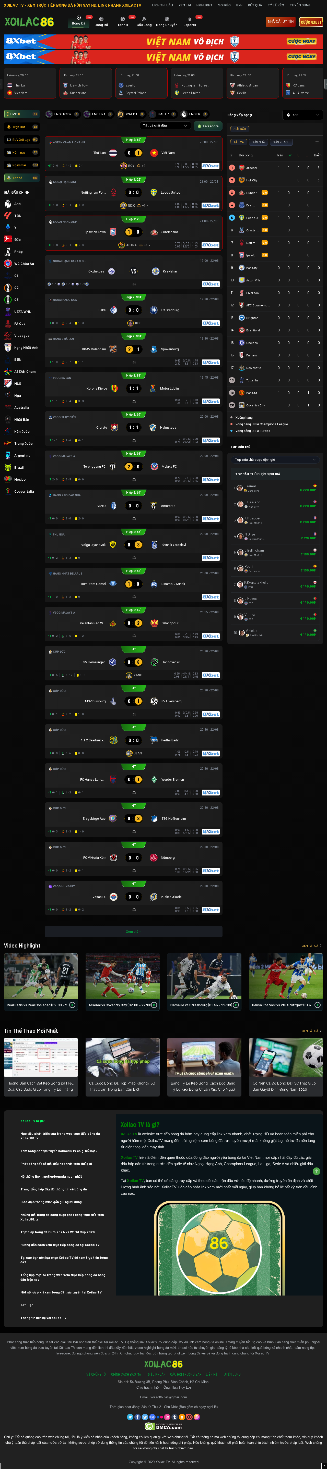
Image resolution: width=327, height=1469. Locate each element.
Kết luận (26, 1305)
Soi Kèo (224, 5)
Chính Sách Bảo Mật (127, 1374)
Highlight (204, 5)
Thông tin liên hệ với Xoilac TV (43, 1318)
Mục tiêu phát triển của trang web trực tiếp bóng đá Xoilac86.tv (60, 1135)
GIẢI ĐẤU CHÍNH (16, 192)
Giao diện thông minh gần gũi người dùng (51, 1202)
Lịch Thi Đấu (162, 5)
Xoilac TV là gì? (32, 1121)
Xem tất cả (310, 945)
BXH (239, 5)
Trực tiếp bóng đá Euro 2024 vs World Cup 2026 (57, 1232)
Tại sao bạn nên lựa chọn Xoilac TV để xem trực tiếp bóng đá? (64, 1259)
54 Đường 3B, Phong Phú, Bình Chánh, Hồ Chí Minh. (169, 1382)
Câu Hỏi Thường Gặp (185, 1374)
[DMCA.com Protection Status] (164, 1426)
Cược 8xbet (311, 22)
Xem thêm (133, 931)
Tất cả (25, 178)
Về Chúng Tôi (96, 1374)
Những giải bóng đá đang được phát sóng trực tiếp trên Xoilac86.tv (62, 1217)
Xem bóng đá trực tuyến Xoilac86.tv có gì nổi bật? (59, 1151)
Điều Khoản (156, 1374)
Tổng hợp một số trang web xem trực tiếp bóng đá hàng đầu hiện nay (63, 1277)
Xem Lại (185, 5)
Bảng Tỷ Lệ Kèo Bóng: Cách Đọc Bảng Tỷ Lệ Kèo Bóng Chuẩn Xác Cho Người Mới (203, 1089)
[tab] (78, 22)
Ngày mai (25, 165)
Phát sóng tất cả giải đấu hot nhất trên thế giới (56, 1164)
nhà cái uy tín (281, 21)
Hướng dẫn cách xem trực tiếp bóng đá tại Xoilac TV (60, 1245)
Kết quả (255, 5)
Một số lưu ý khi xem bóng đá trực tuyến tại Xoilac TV (61, 1292)
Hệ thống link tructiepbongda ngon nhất (51, 1176)
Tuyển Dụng (300, 5)
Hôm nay (25, 152)
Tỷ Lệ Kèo (276, 5)
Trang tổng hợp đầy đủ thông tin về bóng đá (53, 1189)
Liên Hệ (211, 1374)
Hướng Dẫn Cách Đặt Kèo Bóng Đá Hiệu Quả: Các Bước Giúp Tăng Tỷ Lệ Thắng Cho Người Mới (40, 1089)
